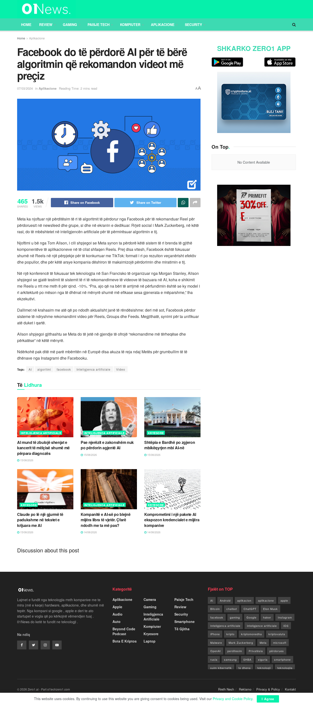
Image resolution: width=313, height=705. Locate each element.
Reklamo (245, 689)
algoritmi (44, 369)
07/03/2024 (25, 88)
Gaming (70, 24)
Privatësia (256, 651)
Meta (263, 642)
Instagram (285, 617)
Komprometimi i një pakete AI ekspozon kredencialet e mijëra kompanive (171, 519)
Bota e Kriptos (124, 641)
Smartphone (184, 621)
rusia (213, 659)
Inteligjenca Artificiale (41, 433)
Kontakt (290, 689)
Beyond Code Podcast (123, 631)
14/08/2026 (90, 532)
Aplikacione (162, 24)
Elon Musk (270, 609)
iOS (286, 626)
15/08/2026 (26, 460)
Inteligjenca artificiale (94, 369)
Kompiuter (130, 24)
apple (284, 600)
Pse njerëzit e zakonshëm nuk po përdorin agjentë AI (107, 444)
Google (251, 617)
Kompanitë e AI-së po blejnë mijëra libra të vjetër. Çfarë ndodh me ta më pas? (105, 519)
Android (225, 600)
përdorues (276, 651)
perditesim (234, 651)
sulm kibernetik (221, 668)
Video (120, 369)
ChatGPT (250, 609)
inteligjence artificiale (262, 626)
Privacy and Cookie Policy (232, 698)
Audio (117, 614)
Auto (116, 621)
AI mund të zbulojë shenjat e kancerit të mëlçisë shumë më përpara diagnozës (43, 447)
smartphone (282, 659)
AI (30, 369)
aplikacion (244, 600)
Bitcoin (215, 609)
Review (45, 24)
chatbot (231, 609)
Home (26, 24)
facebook (64, 369)
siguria (263, 659)
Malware (216, 642)
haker (267, 617)
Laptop (150, 641)
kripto (230, 634)
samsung (230, 659)
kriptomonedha (251, 634)
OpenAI (215, 651)
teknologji (264, 668)
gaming (235, 617)
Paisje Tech (99, 24)
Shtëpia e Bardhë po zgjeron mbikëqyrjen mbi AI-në (169, 444)
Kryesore (156, 433)
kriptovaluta (276, 634)
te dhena (244, 668)
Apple (117, 606)
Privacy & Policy (268, 689)
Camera (150, 599)
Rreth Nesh (226, 689)
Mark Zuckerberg (241, 642)
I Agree (268, 698)
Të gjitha (182, 628)
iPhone (215, 634)
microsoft (279, 642)
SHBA (247, 659)
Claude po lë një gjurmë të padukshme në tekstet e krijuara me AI (40, 519)
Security (193, 24)
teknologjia (284, 668)
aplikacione (266, 600)
